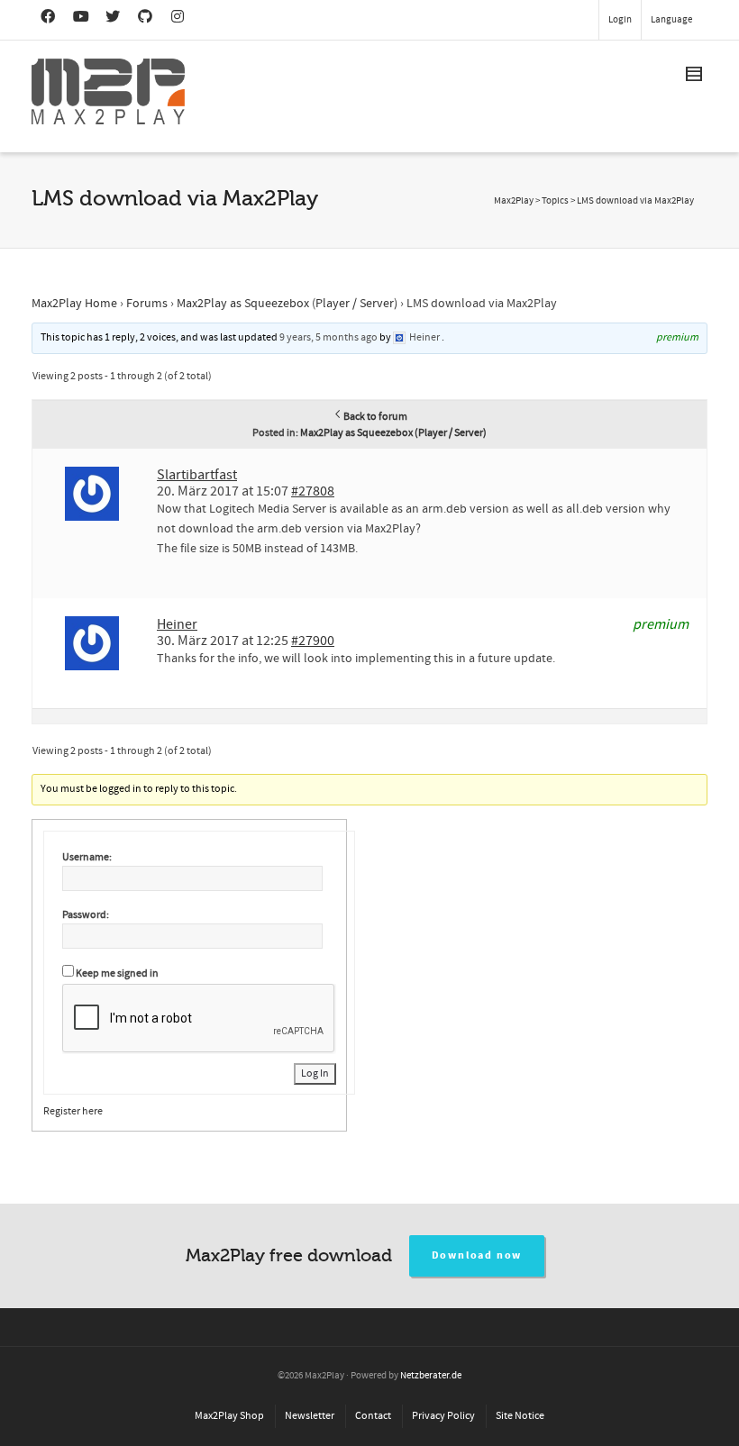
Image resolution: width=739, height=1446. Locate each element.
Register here (73, 1111)
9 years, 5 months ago (328, 337)
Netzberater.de (430, 1375)
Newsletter (309, 1416)
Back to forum (375, 416)
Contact (373, 1416)
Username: (87, 857)
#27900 (312, 641)
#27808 (312, 491)
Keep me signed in (117, 973)
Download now (477, 1255)
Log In (315, 1073)
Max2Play (514, 201)
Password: (85, 915)
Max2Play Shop (229, 1416)
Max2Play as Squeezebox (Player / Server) (287, 304)
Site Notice (520, 1416)
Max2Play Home (74, 304)
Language (671, 20)
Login (620, 20)
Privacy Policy (443, 1416)
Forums (147, 304)
